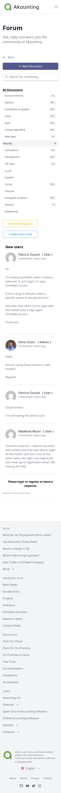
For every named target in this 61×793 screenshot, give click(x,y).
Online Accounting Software (21, 718)
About (12, 778)
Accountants (11, 682)
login (20, 482)
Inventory (9, 605)
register (34, 482)
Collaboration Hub (20, 234)
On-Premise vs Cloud (16, 655)
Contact (47, 778)
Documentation (13, 668)
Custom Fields (12, 625)
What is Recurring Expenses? (21, 555)
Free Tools (9, 662)
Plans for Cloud (12, 641)
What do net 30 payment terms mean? (27, 535)
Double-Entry (11, 591)
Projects (8, 598)
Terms (23, 778)
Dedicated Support (20, 224)
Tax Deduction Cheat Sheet (20, 542)
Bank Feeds (10, 585)
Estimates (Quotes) (15, 612)
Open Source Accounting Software (25, 711)
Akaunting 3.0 (11, 698)
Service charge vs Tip (16, 548)
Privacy (35, 778)
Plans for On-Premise (16, 648)
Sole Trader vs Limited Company (23, 562)
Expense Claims (13, 619)
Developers (10, 675)
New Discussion (32, 66)
